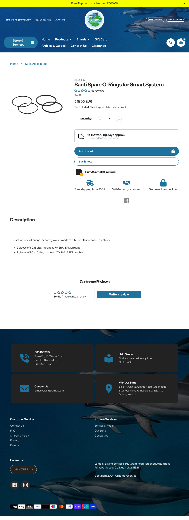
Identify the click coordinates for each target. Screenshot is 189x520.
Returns (15, 445)
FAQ (12, 430)
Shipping (95, 107)
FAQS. (129, 362)
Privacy (14, 440)
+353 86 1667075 (43, 19)
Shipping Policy (19, 435)
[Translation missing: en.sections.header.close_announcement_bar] (184, 3)
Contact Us (17, 425)
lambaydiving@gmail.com (18, 19)
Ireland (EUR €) (176, 19)
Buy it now (85, 161)
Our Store (60, 19)
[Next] (155, 3)
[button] (82, 90)
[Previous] (33, 3)
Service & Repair (104, 425)
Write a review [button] (119, 294)
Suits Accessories (36, 63)
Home (14, 63)
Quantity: (86, 118)
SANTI (78, 95)
